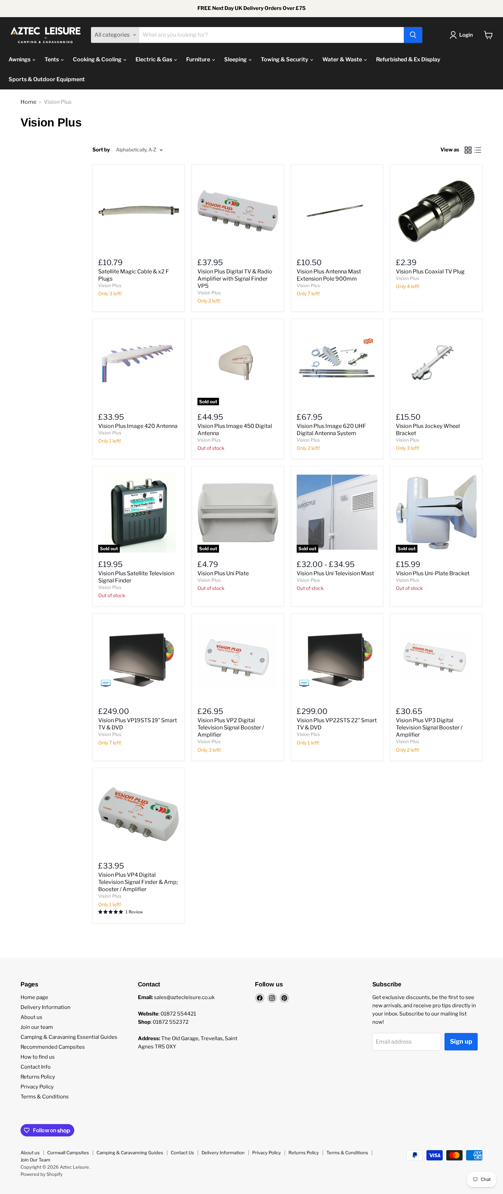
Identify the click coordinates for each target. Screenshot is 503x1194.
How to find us (38, 1057)
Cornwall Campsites (68, 1152)
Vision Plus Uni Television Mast (335, 573)
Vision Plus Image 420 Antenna (138, 426)
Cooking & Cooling (97, 59)
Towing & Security (285, 59)
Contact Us (182, 1152)
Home (28, 102)
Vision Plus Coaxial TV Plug (430, 271)
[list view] (477, 150)
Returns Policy (38, 1077)
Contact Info (36, 1067)
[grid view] (468, 150)
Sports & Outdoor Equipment (47, 79)
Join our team (37, 1027)
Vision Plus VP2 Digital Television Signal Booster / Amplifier (230, 727)
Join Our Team (35, 1159)
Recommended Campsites (53, 1047)
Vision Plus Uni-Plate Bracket (432, 573)
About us (31, 1017)
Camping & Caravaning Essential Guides (69, 1037)
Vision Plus (109, 285)
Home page (34, 997)
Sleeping (236, 59)
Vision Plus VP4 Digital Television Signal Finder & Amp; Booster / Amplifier (138, 882)
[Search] (413, 35)
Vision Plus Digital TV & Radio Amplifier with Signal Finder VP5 (234, 278)
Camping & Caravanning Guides (129, 1152)
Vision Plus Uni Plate (223, 573)
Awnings (20, 59)
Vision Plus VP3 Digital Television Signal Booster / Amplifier (429, 727)
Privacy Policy (37, 1087)
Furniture (198, 59)
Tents (52, 59)
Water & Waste (342, 59)
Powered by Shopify (42, 1174)
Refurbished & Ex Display (408, 59)
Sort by (101, 150)
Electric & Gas (154, 59)
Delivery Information (45, 1007)
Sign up (461, 1041)
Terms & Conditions (45, 1097)
